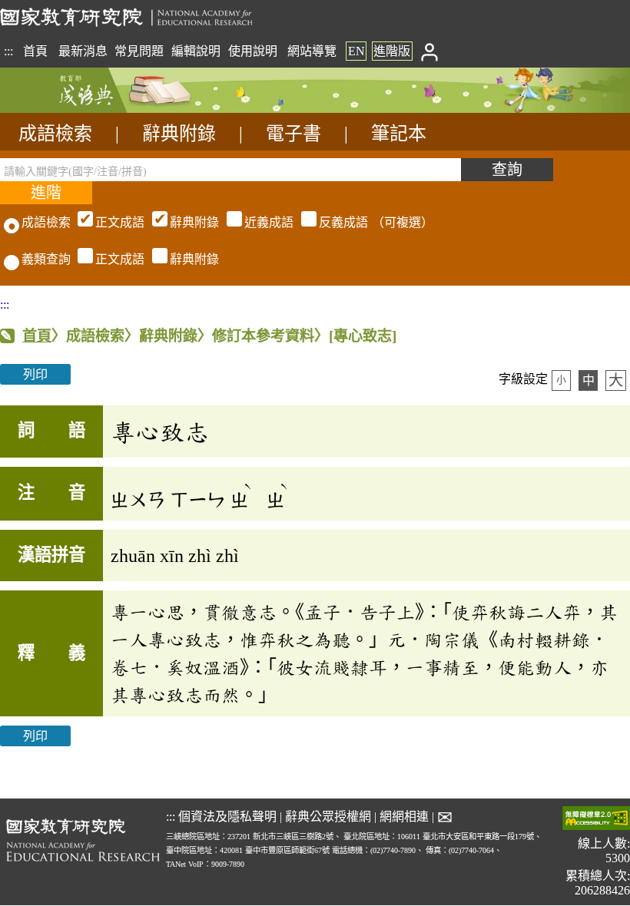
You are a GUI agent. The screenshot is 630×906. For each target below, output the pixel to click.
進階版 (391, 51)
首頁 (35, 51)
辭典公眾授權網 (328, 816)
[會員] (429, 51)
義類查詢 (46, 259)
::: (8, 51)
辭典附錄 (179, 134)
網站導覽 (312, 51)
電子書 (293, 134)
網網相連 (404, 816)
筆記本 (398, 134)
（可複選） (264, 222)
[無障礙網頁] (596, 819)
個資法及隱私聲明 (227, 816)
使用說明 (252, 51)
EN (356, 51)
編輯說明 (195, 51)
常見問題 (139, 51)
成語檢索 (55, 134)
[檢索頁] (77, 108)
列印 (35, 374)
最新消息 (83, 51)
